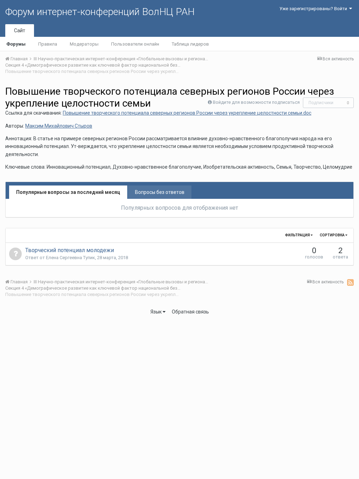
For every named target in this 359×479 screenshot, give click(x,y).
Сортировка (332, 235)
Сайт (19, 30)
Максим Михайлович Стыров (58, 126)
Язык (156, 312)
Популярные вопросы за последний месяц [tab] (68, 192)
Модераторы (84, 44)
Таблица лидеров (190, 44)
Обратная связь (190, 312)
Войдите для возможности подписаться (256, 102)
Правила (47, 44)
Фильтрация (298, 235)
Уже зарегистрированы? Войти (314, 8)
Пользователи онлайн (135, 44)
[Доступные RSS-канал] (350, 282)
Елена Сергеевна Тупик (70, 257)
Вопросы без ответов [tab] (159, 192)
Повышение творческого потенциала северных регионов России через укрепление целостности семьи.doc (187, 113)
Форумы (16, 44)
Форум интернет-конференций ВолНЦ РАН (100, 12)
